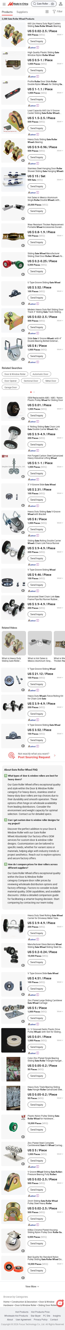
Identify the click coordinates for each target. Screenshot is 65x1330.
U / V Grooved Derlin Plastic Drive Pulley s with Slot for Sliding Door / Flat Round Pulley (44, 1030)
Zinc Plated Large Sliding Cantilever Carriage (45, 1001)
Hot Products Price (40, 1312)
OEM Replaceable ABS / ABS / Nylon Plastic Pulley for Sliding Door (45, 399)
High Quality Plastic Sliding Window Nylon (43, 53)
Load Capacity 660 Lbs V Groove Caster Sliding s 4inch (44, 111)
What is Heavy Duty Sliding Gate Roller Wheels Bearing (11, 659)
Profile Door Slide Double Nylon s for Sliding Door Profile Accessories (46, 83)
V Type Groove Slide (43, 973)
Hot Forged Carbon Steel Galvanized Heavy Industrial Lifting (45, 456)
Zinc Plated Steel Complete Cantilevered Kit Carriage (45, 1144)
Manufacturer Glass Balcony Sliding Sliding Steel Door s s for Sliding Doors (45, 945)
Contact (54, 1319)
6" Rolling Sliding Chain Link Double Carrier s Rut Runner (44, 428)
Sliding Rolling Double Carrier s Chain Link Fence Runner (44, 542)
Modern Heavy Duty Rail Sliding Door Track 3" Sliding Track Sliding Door (45, 310)
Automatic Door (40, 374)
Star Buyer (36, 1315)
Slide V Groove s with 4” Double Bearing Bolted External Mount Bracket (44, 339)
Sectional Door (31, 380)
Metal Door (51, 380)
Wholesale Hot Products (16, 1315)
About (10, 1319)
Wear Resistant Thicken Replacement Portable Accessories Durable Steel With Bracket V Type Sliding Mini (46, 225)
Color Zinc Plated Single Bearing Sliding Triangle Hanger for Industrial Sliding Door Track (45, 1059)
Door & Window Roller (15, 374)
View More (31, 1286)
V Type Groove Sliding (41, 569)
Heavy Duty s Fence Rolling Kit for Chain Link (45, 697)
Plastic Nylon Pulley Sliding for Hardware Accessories (43, 1117)
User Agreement (23, 1319)
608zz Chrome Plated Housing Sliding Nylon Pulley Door (45, 1231)
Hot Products (21, 1312)
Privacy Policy (40, 1319)
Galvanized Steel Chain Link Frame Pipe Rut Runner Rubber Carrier (43, 597)
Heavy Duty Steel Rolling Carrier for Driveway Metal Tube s (45, 916)
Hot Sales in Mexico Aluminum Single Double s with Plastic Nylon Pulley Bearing (43, 198)
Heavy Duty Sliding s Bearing (42, 140)
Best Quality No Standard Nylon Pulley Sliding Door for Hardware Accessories (46, 1258)
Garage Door (11, 387)
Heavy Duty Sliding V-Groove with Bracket (44, 512)
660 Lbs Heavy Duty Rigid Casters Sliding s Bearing (44, 24)
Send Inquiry (36, 41)
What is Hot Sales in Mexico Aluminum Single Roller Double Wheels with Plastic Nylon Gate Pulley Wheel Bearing (40, 659)
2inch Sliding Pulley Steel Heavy (43, 1202)
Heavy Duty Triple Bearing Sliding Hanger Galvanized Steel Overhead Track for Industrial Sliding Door (45, 1088)
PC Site (46, 1315)
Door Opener (11, 380)
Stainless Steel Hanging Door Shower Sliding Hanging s (46, 169)
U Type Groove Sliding (44, 282)
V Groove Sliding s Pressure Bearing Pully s (45, 1173)
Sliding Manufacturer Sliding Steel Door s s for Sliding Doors (45, 254)
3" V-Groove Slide (42, 484)
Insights (57, 1315)
